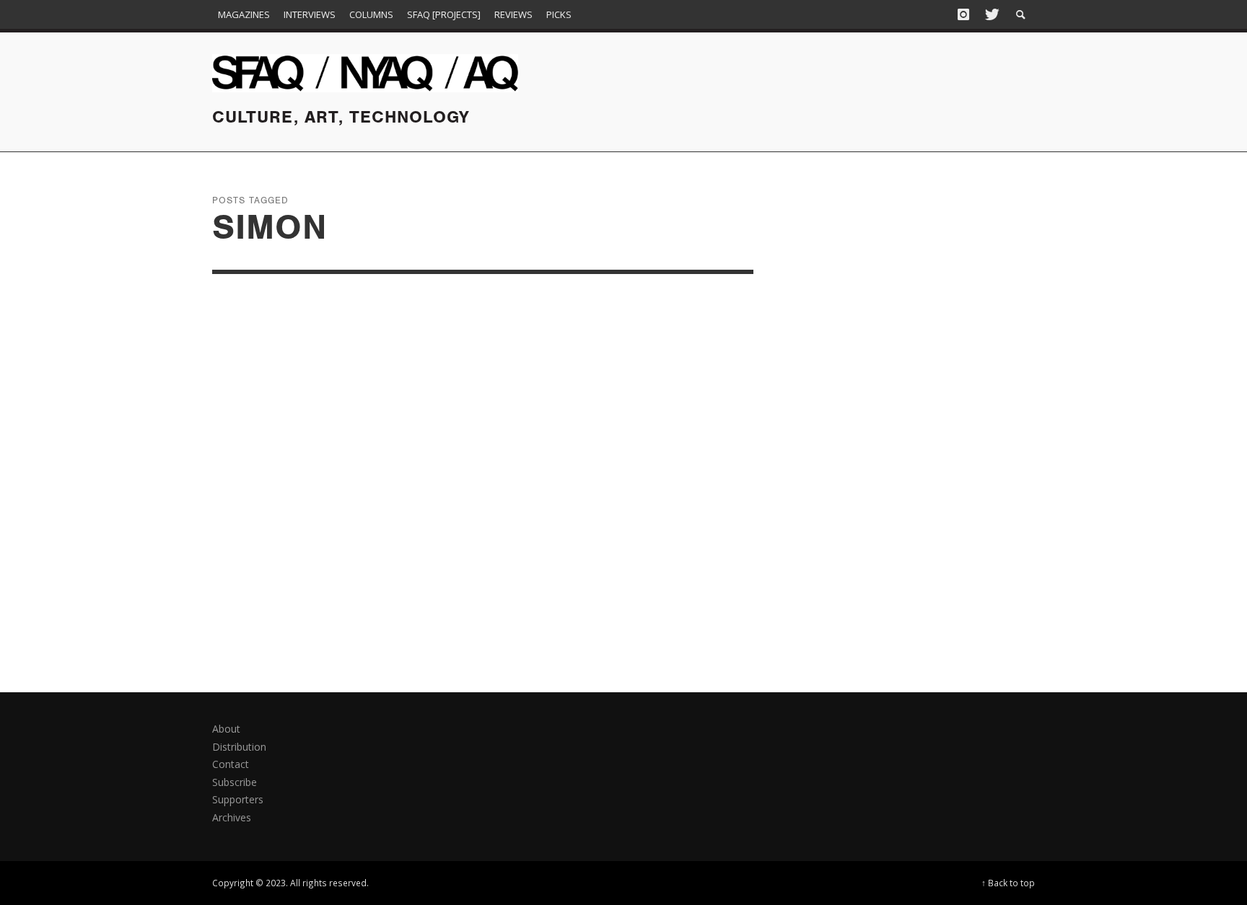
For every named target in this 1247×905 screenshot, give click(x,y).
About (226, 729)
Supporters (237, 799)
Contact (230, 764)
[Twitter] (991, 14)
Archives (231, 817)
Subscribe (234, 782)
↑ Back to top (1008, 882)
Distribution (239, 747)
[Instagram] (963, 14)
